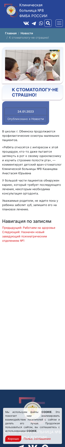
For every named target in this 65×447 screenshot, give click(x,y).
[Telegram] (34, 23)
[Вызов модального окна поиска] (48, 23)
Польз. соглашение (37, 439)
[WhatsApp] (41, 23)
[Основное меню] (59, 23)
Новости (37, 119)
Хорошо (13, 439)
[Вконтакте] (26, 23)
